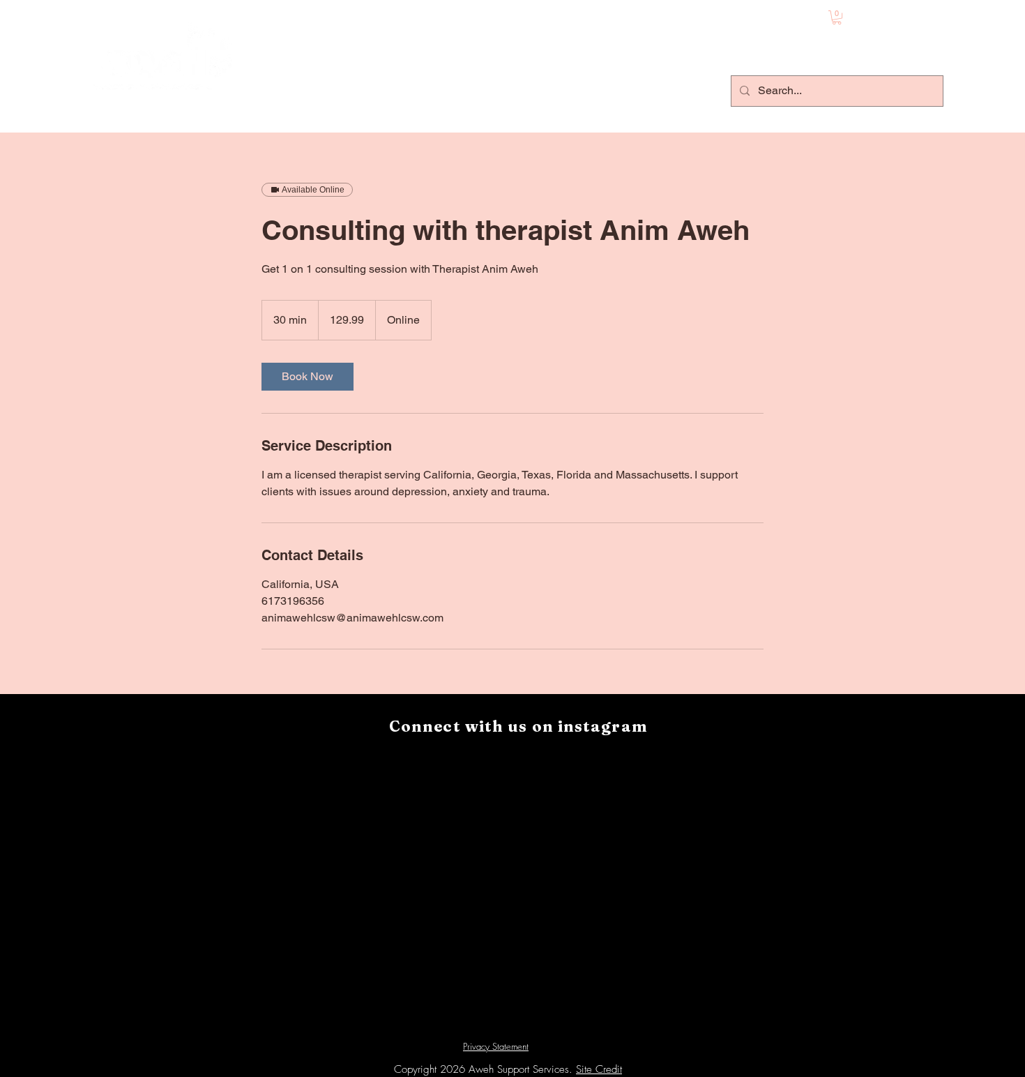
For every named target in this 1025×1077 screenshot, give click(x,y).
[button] (836, 17)
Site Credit (599, 1069)
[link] (307, 377)
